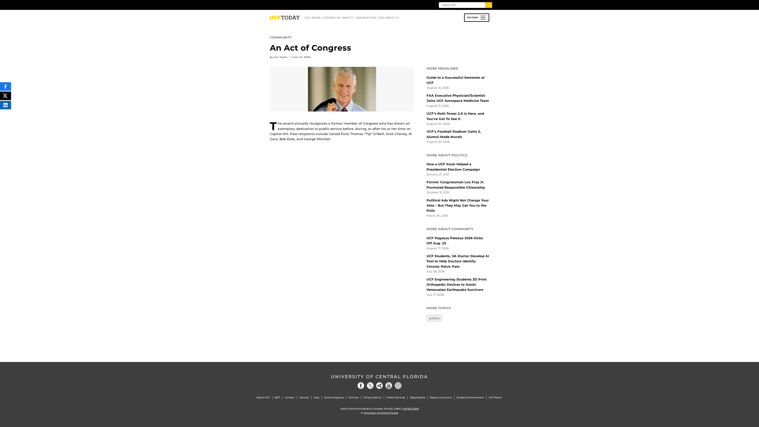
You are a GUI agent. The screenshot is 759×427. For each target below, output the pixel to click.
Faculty (304, 397)
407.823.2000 (411, 408)
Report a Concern (441, 397)
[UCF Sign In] (420, 5)
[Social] (379, 385)
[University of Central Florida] (298, 5)
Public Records (395, 397)
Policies (354, 397)
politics (434, 318)
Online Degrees (334, 397)
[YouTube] (388, 385)
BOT (277, 397)
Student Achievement (470, 397)
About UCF (263, 397)
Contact (290, 397)
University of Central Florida (379, 376)
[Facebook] (361, 385)
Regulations (417, 397)
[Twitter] (370, 385)
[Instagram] (398, 385)
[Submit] (488, 5)
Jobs (316, 397)
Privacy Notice (372, 397)
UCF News (495, 397)
